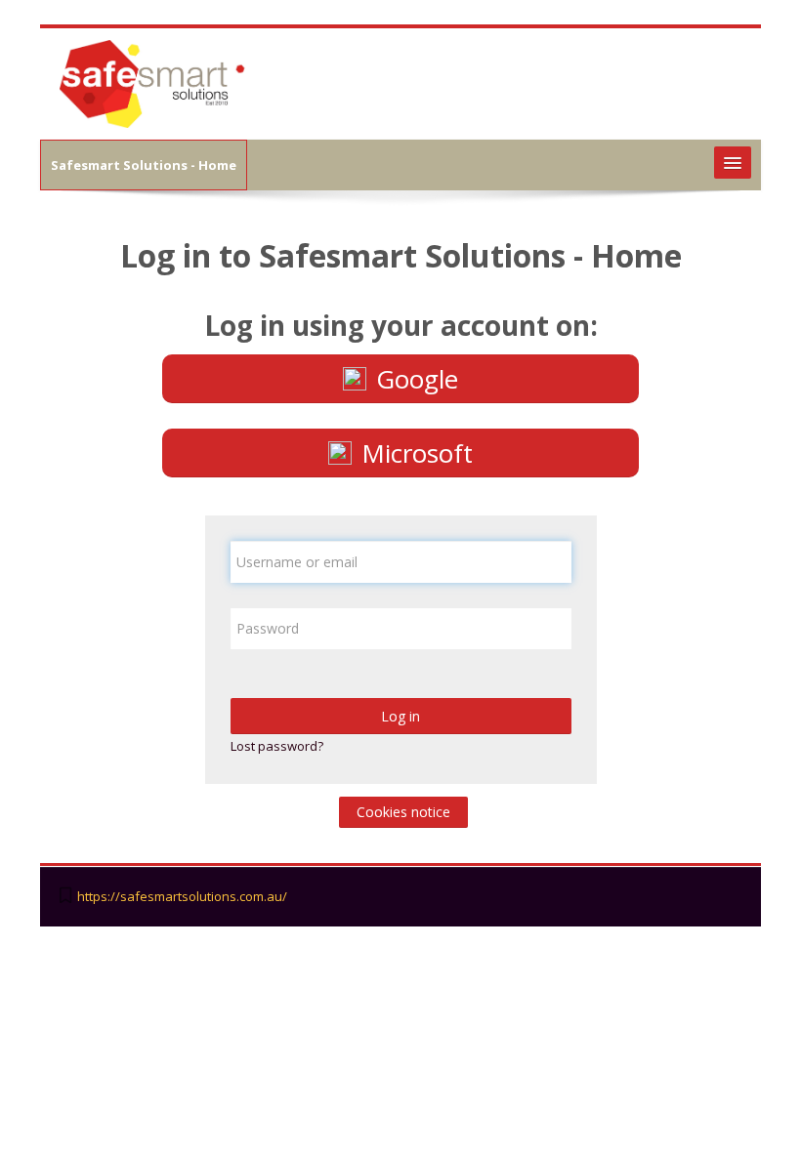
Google (417, 378)
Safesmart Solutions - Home (143, 165)
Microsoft (417, 453)
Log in (400, 716)
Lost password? (277, 746)
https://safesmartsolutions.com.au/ (182, 896)
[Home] (154, 82)
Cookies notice (403, 811)
